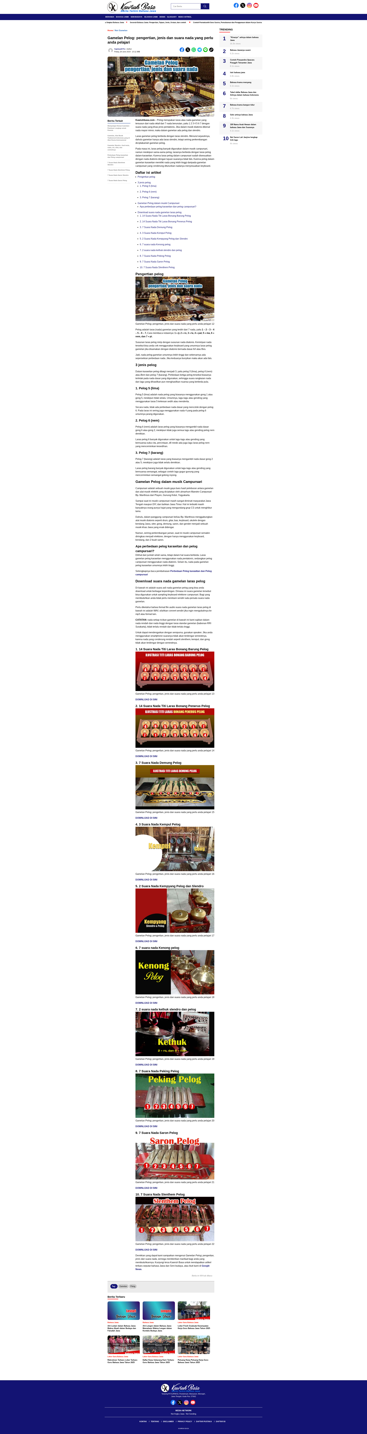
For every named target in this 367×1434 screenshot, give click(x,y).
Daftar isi (220, 1422)
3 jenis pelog (144, 182)
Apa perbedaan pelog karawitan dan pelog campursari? (168, 206)
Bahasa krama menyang (240, 82)
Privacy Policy (185, 1422)
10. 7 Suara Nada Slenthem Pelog (157, 267)
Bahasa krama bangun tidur (242, 105)
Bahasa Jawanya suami (240, 50)
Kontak (143, 1422)
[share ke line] (206, 51)
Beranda (109, 17)
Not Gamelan (121, 30)
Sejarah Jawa (151, 17)
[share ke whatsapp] (194, 51)
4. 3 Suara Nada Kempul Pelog (155, 233)
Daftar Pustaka (204, 1422)
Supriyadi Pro (119, 49)
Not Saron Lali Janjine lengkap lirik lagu (243, 138)
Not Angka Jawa (177, 1414)
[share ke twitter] (188, 51)
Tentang (155, 1422)
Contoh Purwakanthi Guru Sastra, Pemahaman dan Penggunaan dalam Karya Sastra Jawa (181, 22)
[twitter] (243, 7)
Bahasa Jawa (122, 17)
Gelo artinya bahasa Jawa (241, 115)
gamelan (123, 1286)
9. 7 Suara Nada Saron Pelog (155, 261)
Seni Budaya (136, 17)
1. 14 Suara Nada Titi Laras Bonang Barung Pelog (165, 216)
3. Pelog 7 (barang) (149, 197)
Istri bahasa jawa (237, 72)
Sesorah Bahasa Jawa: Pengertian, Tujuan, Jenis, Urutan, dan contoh (109, 22)
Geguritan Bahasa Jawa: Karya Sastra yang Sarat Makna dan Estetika (252, 22)
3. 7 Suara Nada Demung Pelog (156, 227)
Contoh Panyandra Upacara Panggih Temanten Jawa (242, 61)
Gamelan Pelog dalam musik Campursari (158, 203)
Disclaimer (168, 1422)
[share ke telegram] (200, 51)
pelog (132, 1286)
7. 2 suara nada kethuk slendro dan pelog (161, 250)
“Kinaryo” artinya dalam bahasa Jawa (244, 38)
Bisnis (162, 17)
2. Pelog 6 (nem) (148, 191)
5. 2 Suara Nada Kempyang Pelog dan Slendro (164, 238)
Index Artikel (185, 17)
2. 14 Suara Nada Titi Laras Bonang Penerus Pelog (166, 221)
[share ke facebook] (183, 51)
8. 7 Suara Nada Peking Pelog (155, 256)
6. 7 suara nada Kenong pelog (155, 244)
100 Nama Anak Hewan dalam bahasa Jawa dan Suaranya (243, 125)
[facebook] (237, 7)
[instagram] (250, 7)
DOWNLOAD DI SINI (146, 699)
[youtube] (256, 7)
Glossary (172, 17)
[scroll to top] (353, 1429)
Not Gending (191, 1414)
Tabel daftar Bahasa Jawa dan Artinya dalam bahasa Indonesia (244, 93)
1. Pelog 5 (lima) (148, 186)
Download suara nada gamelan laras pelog (159, 212)
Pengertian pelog (146, 177)
